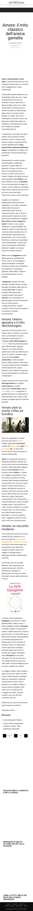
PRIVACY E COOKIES (9, 906)
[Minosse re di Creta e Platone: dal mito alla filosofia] (16, 817)
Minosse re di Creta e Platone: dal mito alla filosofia (13, 844)
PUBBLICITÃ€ (19, 906)
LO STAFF (8, 904)
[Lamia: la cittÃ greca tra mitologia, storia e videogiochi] (16, 871)
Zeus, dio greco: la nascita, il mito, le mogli (16, 792)
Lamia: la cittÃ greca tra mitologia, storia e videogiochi (15, 897)
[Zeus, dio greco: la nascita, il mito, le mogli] (16, 766)
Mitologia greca (15, 47)
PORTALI (26, 906)
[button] (30, 10)
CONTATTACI (22, 904)
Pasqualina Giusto (15, 43)
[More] (26, 735)
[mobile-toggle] (3, 10)
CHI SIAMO (14, 904)
